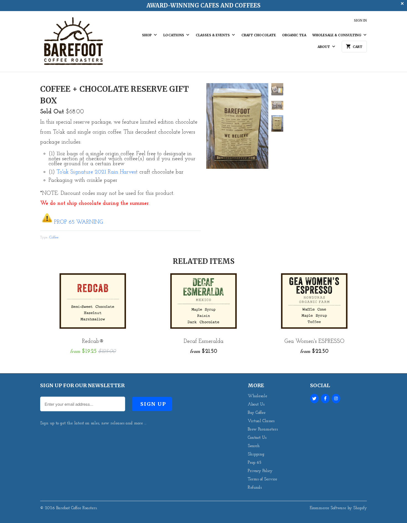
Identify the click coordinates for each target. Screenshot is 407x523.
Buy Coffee (257, 413)
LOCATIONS (174, 35)
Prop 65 (254, 463)
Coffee (54, 237)
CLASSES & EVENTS (213, 35)
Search (254, 446)
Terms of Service (262, 479)
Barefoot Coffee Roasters (76, 508)
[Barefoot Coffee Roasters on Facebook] (325, 398)
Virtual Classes (261, 421)
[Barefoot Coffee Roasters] (73, 43)
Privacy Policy (260, 471)
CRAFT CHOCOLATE (258, 35)
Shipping (256, 454)
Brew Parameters (263, 429)
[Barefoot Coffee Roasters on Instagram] (336, 398)
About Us (256, 404)
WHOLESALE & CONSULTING (337, 35)
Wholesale (257, 396)
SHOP (147, 35)
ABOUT (324, 47)
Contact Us (257, 438)
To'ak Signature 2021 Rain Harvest (97, 172)
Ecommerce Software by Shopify (338, 508)
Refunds (255, 488)
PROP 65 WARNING (78, 222)
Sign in (360, 20)
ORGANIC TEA (294, 35)
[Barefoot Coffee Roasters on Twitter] (314, 398)
